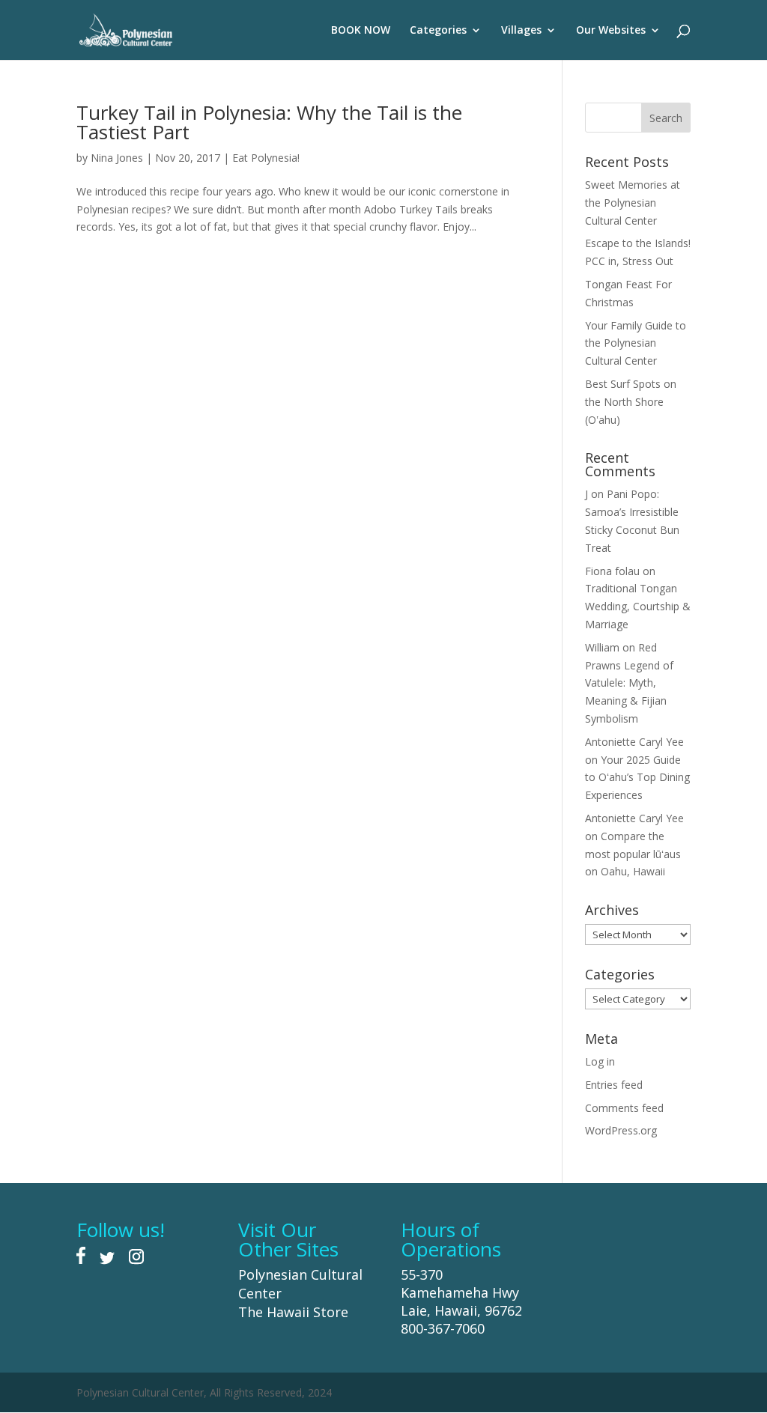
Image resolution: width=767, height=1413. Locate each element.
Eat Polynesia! (266, 158)
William (602, 647)
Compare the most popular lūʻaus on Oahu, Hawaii (633, 854)
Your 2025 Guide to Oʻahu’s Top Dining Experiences (637, 778)
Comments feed (624, 1108)
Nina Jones (117, 158)
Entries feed (614, 1085)
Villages (521, 31)
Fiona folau (612, 571)
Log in (600, 1061)
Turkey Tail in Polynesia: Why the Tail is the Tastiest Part (269, 122)
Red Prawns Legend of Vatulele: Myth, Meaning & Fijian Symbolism (629, 683)
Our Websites (611, 31)
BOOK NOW (360, 31)
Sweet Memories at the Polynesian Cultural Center (632, 202)
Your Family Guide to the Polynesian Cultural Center (635, 343)
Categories (438, 31)
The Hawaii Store (293, 1312)
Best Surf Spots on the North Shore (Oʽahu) (630, 402)
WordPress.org (621, 1130)
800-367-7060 (443, 1328)
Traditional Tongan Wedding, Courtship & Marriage (638, 606)
